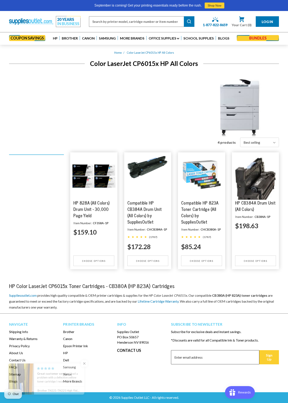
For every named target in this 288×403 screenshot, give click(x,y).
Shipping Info (18, 332)
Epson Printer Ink (75, 346)
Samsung (69, 367)
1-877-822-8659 (215, 25)
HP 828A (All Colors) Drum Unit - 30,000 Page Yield (91, 209)
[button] (55, 38)
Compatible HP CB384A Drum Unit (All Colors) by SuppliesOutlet (144, 212)
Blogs (13, 381)
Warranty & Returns (23, 339)
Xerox (67, 374)
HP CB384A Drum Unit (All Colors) (255, 205)
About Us (16, 353)
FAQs (13, 367)
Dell (66, 360)
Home (118, 52)
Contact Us (17, 360)
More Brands (72, 381)
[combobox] (136, 21)
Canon (67, 339)
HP (65, 353)
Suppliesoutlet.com (23, 295)
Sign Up (269, 357)
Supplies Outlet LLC (135, 397)
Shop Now (201, 5)
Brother (68, 332)
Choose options (94, 261)
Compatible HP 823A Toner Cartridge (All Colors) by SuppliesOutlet (200, 212)
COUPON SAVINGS (27, 38)
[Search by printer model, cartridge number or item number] (189, 21)
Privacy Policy (19, 346)
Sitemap (15, 374)
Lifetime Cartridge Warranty (158, 301)
